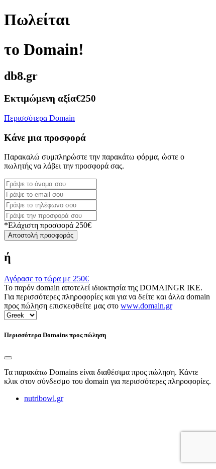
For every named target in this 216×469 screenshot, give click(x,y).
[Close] (8, 357)
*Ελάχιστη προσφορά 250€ (47, 225)
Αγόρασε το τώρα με (46, 278)
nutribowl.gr (43, 398)
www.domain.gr (146, 305)
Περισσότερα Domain (39, 118)
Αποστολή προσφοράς (40, 235)
